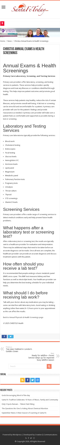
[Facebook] (27, 380)
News (9, 41)
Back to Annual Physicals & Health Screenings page (23, 317)
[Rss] (22, 380)
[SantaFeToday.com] (30, 8)
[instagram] (37, 380)
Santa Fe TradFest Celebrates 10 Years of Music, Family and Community (30, 400)
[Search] (49, 366)
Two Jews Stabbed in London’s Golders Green (19, 349)
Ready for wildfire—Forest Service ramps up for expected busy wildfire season (41, 356)
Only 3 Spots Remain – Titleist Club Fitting (18, 404)
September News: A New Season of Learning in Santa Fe (24, 413)
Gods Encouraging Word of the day (16, 395)
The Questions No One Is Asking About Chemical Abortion (25, 408)
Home (2, 41)
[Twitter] (32, 380)
